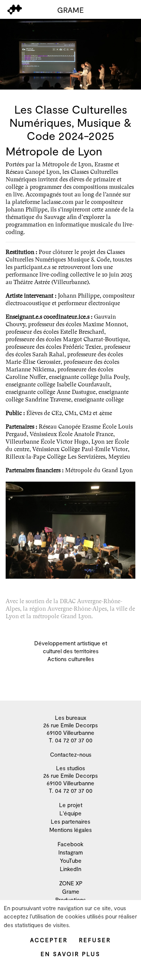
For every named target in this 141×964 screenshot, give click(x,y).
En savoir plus (70, 953)
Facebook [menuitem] (70, 844)
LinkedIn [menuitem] (70, 868)
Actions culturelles (70, 658)
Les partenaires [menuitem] (70, 821)
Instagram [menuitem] (70, 852)
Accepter (49, 940)
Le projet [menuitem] (70, 804)
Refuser (95, 940)
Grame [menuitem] (70, 891)
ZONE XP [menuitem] (70, 883)
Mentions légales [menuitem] (70, 829)
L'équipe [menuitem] (70, 813)
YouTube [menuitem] (71, 860)
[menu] (14, 10)
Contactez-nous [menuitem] (70, 754)
